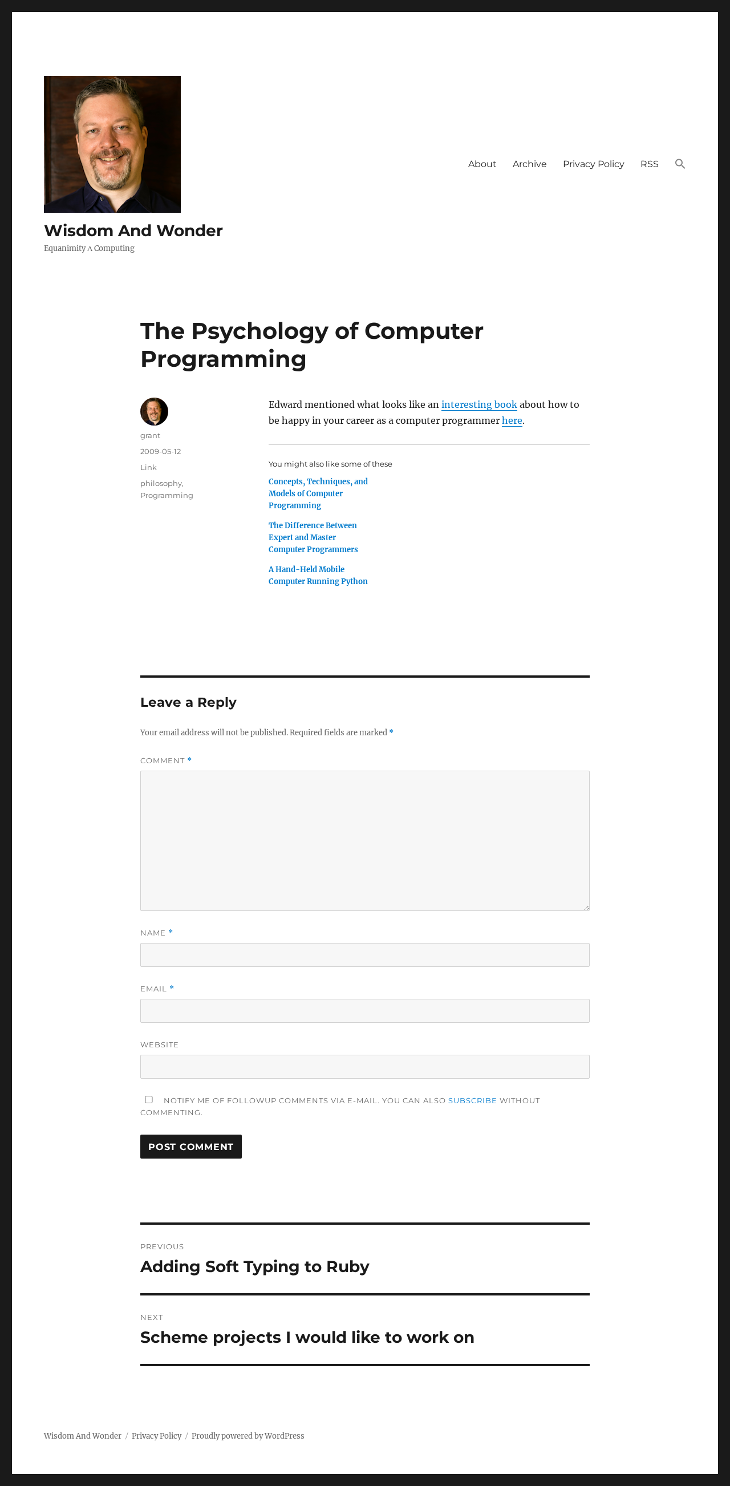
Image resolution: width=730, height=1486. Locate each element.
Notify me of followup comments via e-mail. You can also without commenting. (340, 1106)
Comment (166, 761)
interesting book (479, 404)
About (482, 164)
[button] (680, 164)
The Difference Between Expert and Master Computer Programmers (313, 537)
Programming (166, 495)
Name (156, 933)
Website (159, 1044)
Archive (530, 164)
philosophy (161, 483)
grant (150, 435)
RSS (649, 164)
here (512, 420)
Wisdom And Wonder (133, 230)
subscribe (472, 1100)
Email (157, 989)
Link (148, 467)
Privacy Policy (593, 164)
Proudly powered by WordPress (248, 1436)
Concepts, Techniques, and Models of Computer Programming (318, 494)
